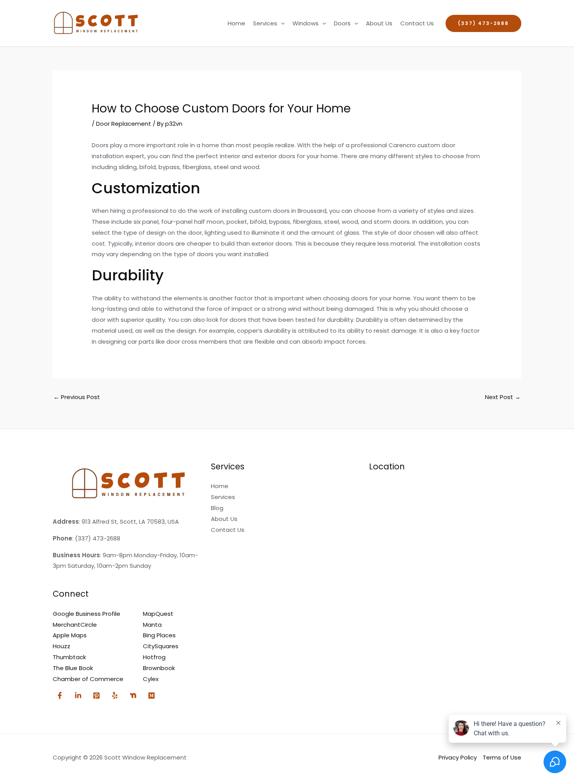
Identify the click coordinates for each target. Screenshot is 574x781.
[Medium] (151, 695)
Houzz (61, 646)
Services (265, 23)
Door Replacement (123, 123)
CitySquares (160, 646)
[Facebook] (60, 695)
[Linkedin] (78, 695)
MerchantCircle (75, 625)
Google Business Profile (86, 614)
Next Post (503, 397)
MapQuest (158, 614)
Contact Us (417, 23)
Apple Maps (70, 635)
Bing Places (159, 635)
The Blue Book (73, 668)
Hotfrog (154, 657)
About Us (379, 23)
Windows (305, 23)
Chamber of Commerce (88, 679)
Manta (152, 625)
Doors (342, 23)
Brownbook (159, 668)
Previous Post (76, 397)
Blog (217, 508)
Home (236, 23)
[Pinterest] (96, 695)
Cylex (151, 679)
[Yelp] (115, 695)
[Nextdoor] (133, 695)
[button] (281, 23)
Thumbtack (69, 657)
